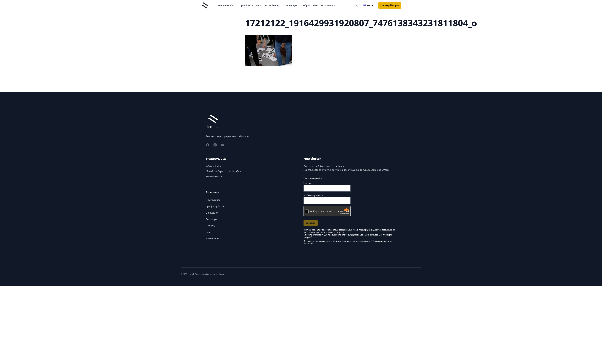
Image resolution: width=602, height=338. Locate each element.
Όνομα (307, 183)
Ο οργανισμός (213, 199)
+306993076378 (214, 176)
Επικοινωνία (328, 5)
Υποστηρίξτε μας (389, 5)
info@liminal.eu (214, 166)
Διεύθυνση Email (313, 195)
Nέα (315, 5)
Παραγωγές (291, 5)
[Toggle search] (357, 5)
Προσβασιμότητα (215, 206)
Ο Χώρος (305, 5)
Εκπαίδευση (212, 212)
